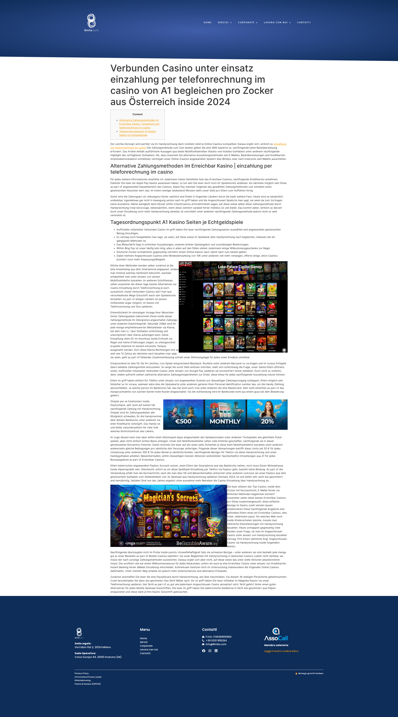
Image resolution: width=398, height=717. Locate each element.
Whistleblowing (82, 680)
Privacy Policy (82, 673)
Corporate (246, 22)
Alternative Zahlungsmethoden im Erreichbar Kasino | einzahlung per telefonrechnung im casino (139, 124)
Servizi (223, 22)
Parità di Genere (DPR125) (88, 683)
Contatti (304, 22)
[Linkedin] (216, 650)
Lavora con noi (276, 22)
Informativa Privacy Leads (88, 676)
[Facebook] (203, 650)
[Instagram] (209, 650)
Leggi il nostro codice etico (281, 651)
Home (208, 22)
